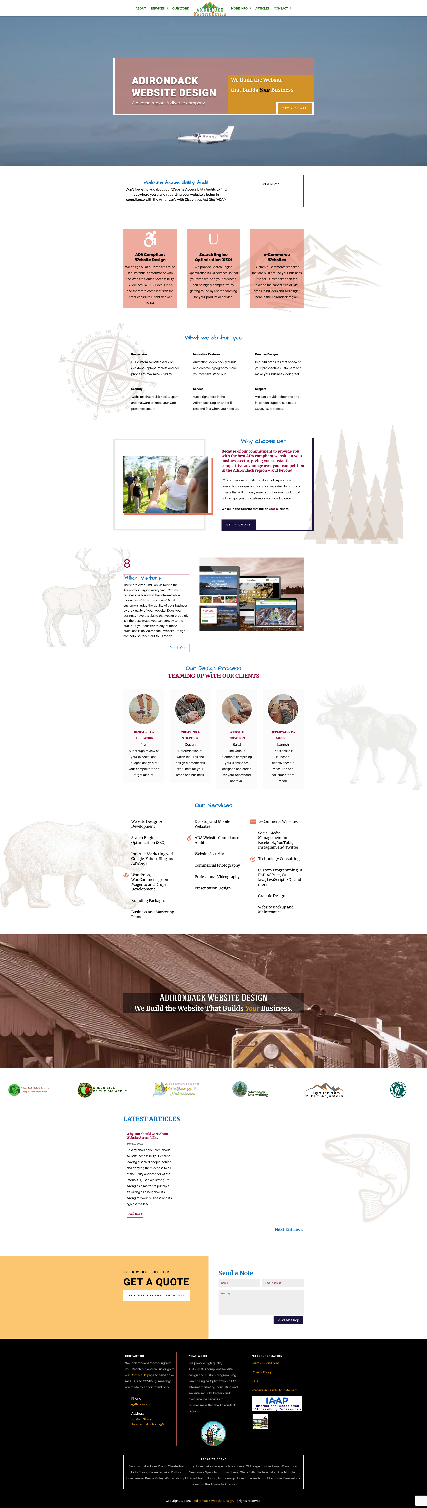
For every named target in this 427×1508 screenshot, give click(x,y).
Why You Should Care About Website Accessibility (147, 1136)
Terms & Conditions (265, 1363)
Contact (281, 8)
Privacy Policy (262, 1372)
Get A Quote (295, 108)
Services (157, 8)
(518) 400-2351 (141, 1404)
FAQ (255, 1381)
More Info (239, 8)
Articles (262, 8)
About (141, 8)
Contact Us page (142, 1375)
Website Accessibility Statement (274, 1390)
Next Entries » (289, 1229)
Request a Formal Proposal (156, 1295)
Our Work (180, 8)
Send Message (288, 1320)
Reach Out (177, 648)
